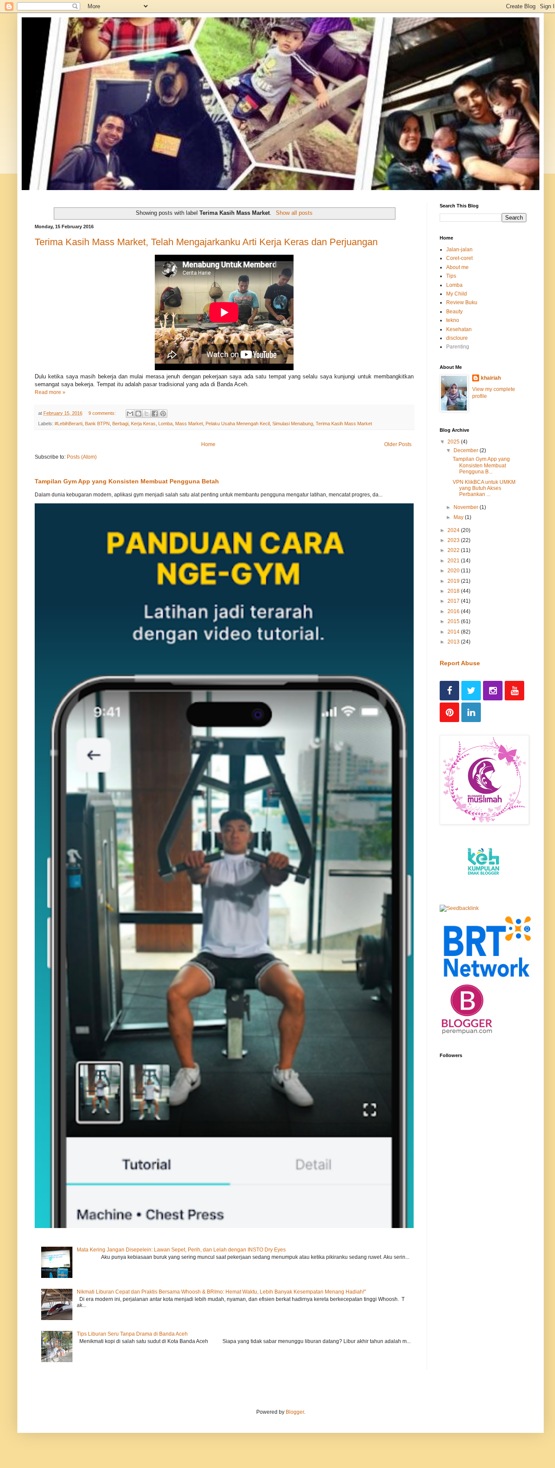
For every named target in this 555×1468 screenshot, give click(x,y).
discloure (457, 338)
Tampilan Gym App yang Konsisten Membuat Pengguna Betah (127, 481)
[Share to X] (146, 413)
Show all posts (294, 213)
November (467, 507)
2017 (454, 601)
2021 (454, 561)
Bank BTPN (97, 423)
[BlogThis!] (138, 413)
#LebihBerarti (68, 423)
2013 (454, 642)
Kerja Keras (143, 423)
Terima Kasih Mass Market (344, 423)
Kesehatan (459, 329)
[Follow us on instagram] (493, 690)
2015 (454, 621)
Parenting (457, 347)
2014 (454, 632)
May (459, 517)
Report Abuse (460, 663)
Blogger (295, 1412)
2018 (454, 591)
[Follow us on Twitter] (471, 690)
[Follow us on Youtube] (514, 690)
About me (457, 267)
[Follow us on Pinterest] (449, 712)
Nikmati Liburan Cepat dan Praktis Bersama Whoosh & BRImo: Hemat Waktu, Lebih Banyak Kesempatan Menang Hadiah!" (221, 1292)
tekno (452, 320)
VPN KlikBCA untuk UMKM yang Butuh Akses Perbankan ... (484, 488)
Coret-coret (459, 258)
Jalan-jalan (459, 249)
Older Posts (397, 444)
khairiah (491, 378)
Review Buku (461, 302)
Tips (451, 276)
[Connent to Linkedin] (471, 712)
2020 (454, 571)
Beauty (454, 312)
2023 (454, 540)
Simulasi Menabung (292, 423)
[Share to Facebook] (154, 413)
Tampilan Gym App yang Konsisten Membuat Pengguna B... (481, 465)
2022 (454, 550)
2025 (454, 442)
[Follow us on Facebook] (449, 690)
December (467, 450)
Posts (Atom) (82, 457)
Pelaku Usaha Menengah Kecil (238, 423)
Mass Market (189, 423)
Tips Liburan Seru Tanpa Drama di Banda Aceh (132, 1334)
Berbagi (120, 423)
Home (208, 444)
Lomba (165, 423)
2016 (454, 611)
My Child (456, 294)
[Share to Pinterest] (163, 413)
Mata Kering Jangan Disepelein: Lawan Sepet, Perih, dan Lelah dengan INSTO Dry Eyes (181, 1250)
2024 (454, 530)
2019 (454, 581)
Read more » (50, 392)
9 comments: (102, 413)
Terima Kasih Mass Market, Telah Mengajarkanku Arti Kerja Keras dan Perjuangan (206, 241)
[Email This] (130, 413)
